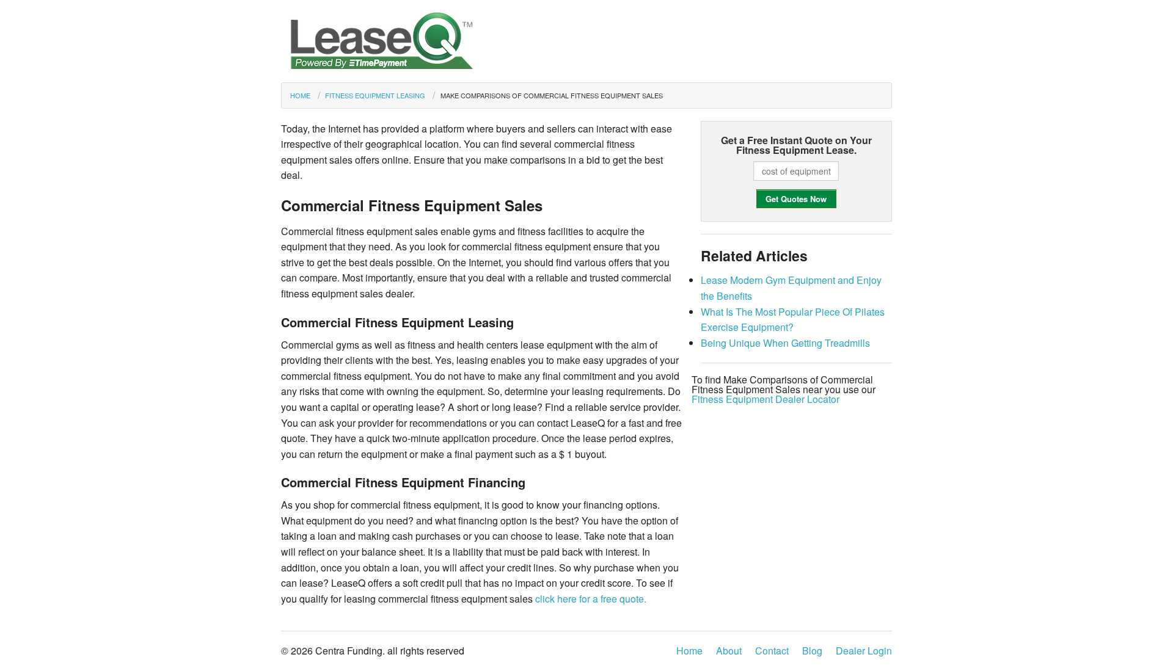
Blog (812, 651)
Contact (772, 651)
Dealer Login (864, 651)
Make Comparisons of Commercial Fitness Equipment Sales (551, 95)
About (729, 651)
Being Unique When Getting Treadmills (785, 343)
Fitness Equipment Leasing (375, 95)
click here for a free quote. (590, 599)
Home (300, 95)
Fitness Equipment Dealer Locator (765, 399)
